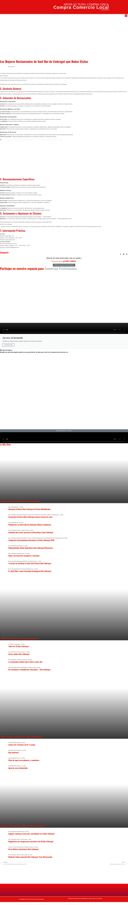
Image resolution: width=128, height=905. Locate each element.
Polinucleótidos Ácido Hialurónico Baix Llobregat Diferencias (30, 548)
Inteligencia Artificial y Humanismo (25, 514)
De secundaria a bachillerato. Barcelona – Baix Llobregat (29, 669)
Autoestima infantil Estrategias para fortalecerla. (19, 638)
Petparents (19, 553)
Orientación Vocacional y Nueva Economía (45, 514)
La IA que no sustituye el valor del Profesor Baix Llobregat (29, 563)
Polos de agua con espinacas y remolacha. (23, 760)
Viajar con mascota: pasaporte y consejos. (24, 556)
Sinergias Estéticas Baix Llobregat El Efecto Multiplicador (29, 509)
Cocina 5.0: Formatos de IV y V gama (21, 745)
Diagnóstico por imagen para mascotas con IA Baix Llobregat (30, 841)
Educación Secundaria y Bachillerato (17, 667)
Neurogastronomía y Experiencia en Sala (19, 499)
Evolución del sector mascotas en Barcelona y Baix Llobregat (30, 532)
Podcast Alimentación (37, 538)
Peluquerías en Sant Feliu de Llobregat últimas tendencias (29, 525)
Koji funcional (13, 752)
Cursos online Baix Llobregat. (19, 654)
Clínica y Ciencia (20, 839)
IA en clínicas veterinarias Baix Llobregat (23, 849)
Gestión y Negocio (21, 530)
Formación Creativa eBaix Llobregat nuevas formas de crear (30, 517)
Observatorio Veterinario (23, 847)
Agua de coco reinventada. (18, 768)
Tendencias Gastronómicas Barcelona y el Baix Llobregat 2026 (31, 540)
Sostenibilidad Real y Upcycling (52, 538)
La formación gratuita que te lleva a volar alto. (25, 662)
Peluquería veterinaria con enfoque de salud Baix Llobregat (23, 826)
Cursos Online (12, 652)
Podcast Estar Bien (26, 569)
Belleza (18, 545)
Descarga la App (8, 344)
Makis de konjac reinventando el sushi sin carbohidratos (22, 737)
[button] (3, 16)
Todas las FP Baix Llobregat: (18, 646)
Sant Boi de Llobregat (6, 224)
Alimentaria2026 (5, 734)
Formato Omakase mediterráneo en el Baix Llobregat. (20, 501)
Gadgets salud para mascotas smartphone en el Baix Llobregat (31, 834)
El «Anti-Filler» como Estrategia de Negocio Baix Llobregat (29, 571)
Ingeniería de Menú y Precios (23, 538)
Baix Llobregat (4, 75)
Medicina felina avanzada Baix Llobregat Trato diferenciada (30, 857)
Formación (3, 636)
